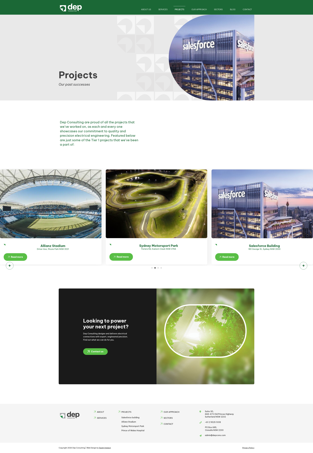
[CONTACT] (161, 424)
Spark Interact (105, 448)
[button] (15, 257)
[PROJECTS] (119, 412)
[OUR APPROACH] (161, 412)
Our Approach (199, 9)
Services (162, 9)
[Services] (95, 418)
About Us (146, 9)
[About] (95, 412)
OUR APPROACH (171, 412)
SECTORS (168, 418)
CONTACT (247, 9)
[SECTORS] (161, 418)
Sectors (218, 9)
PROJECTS (126, 412)
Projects (179, 9)
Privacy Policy (248, 448)
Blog (232, 9)
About (100, 412)
